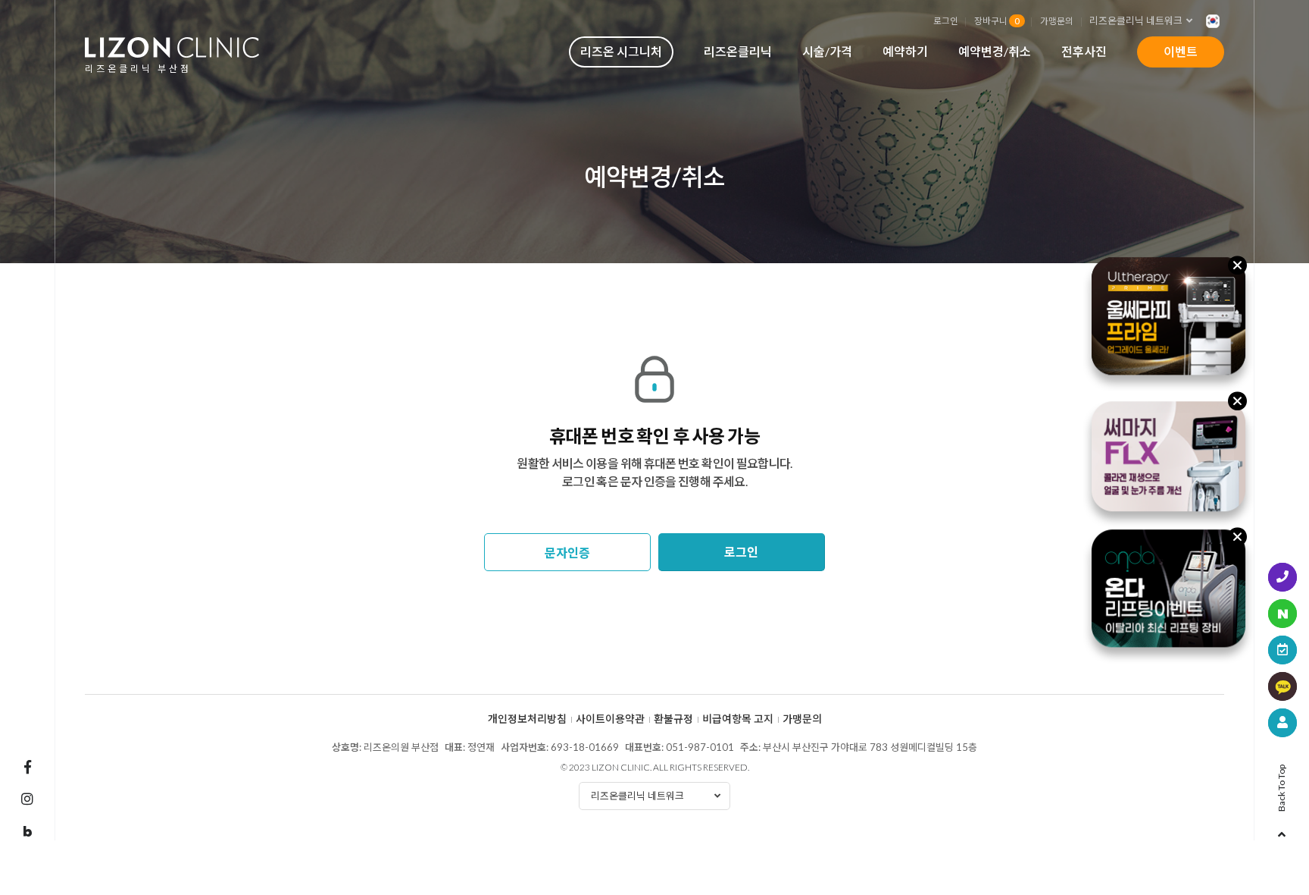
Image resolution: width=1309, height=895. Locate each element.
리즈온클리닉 (738, 51)
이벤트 (1181, 51)
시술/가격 (827, 51)
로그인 (945, 20)
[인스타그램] (27, 799)
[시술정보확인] (1282, 722)
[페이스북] (27, 767)
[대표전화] (1282, 577)
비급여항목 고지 (737, 719)
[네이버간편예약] (1282, 613)
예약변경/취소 (994, 51)
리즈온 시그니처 (621, 51)
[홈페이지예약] (1282, 650)
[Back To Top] (1281, 829)
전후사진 (1084, 51)
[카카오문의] (1282, 686)
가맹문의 (1056, 20)
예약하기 (905, 51)
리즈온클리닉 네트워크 (1135, 20)
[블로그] (27, 832)
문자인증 (567, 552)
